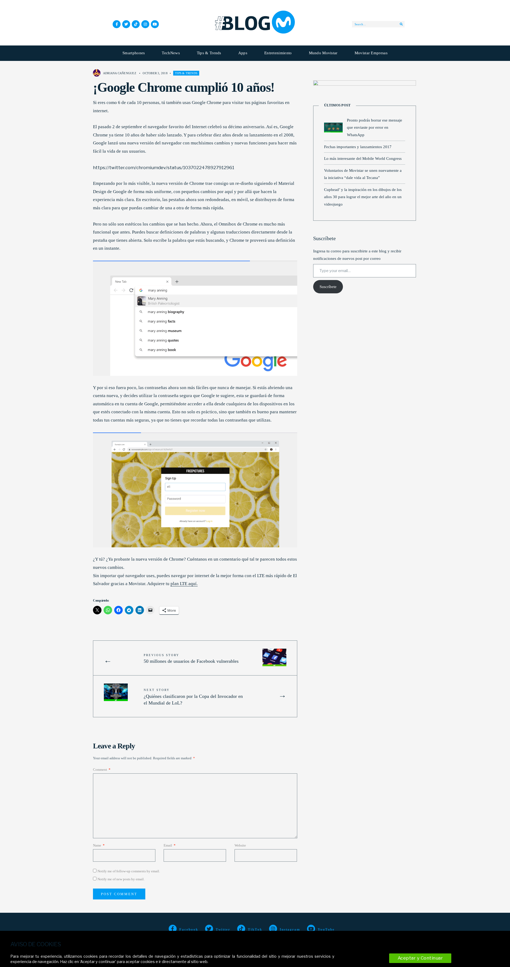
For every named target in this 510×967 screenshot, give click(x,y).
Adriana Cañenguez (119, 73)
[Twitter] (126, 24)
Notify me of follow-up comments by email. (128, 871)
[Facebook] (117, 24)
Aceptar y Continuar (420, 958)
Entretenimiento (278, 53)
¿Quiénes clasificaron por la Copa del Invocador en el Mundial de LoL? (193, 696)
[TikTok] (136, 24)
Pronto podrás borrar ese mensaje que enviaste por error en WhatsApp (374, 127)
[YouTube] (155, 24)
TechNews (171, 53)
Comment (101, 770)
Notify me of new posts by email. (120, 879)
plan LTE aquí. (184, 583)
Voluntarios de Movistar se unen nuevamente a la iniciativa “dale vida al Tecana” (363, 174)
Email (170, 845)
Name (99, 845)
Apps (242, 53)
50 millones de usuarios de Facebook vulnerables (191, 658)
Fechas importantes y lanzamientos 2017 (358, 146)
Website (240, 845)
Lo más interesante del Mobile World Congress (363, 158)
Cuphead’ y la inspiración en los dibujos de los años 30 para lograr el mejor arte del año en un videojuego (363, 196)
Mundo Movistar (323, 53)
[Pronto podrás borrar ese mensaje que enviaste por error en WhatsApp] (333, 127)
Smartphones (133, 53)
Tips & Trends (209, 53)
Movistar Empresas (371, 53)
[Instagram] (145, 24)
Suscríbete (328, 287)
